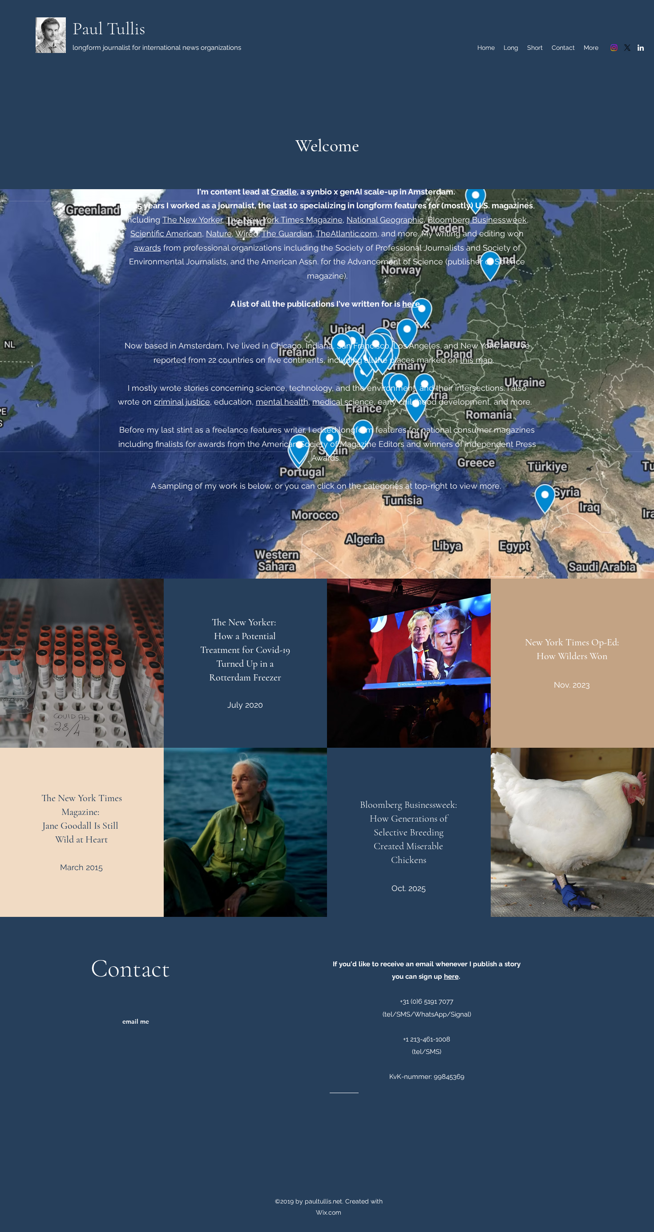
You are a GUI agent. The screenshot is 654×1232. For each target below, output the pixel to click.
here (411, 303)
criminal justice (182, 401)
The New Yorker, (193, 219)
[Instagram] (614, 47)
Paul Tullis (109, 28)
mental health (282, 401)
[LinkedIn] (640, 47)
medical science (343, 401)
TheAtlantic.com (346, 233)
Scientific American (166, 233)
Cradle (284, 191)
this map (476, 360)
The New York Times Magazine (284, 219)
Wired (246, 233)
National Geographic (385, 219)
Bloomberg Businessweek (477, 219)
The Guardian (287, 233)
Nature (219, 233)
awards (147, 247)
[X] (627, 47)
